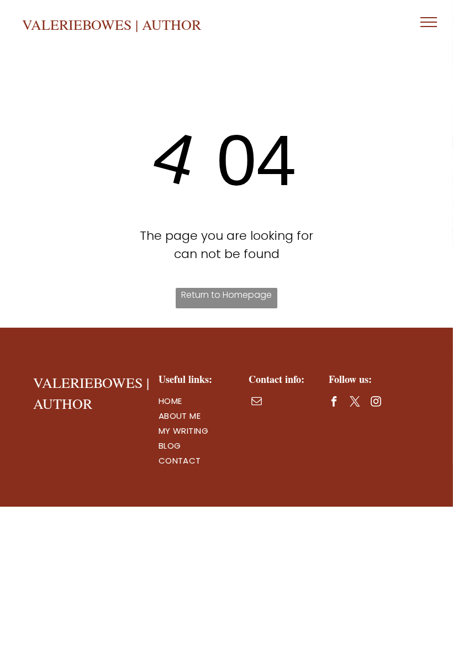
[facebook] (334, 402)
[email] (257, 402)
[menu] (428, 22)
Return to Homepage (226, 294)
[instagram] (376, 402)
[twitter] (355, 402)
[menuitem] (198, 400)
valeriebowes (76, 24)
